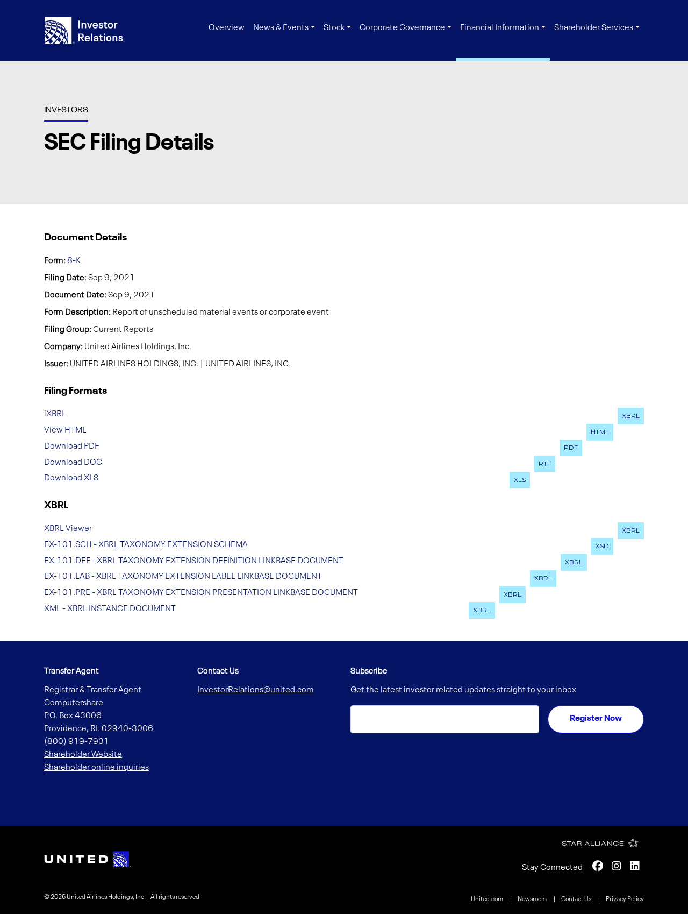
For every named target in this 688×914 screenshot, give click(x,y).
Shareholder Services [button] (593, 28)
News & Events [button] (281, 28)
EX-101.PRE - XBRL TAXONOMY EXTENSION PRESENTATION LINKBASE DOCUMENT (201, 593)
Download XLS (71, 478)
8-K (74, 261)
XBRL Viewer (68, 529)
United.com (487, 899)
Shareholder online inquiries (96, 767)
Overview (227, 28)
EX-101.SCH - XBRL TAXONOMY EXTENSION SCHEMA (146, 544)
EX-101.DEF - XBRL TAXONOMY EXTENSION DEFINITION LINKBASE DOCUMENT (193, 560)
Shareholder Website (83, 754)
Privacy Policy (625, 899)
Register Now (596, 718)
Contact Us (576, 899)
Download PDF (71, 446)
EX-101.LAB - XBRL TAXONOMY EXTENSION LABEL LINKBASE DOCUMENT (183, 576)
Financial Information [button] (499, 28)
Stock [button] (334, 28)
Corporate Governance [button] (402, 28)
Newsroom (533, 899)
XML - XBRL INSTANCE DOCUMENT (110, 608)
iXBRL (55, 414)
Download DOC (73, 462)
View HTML (65, 430)
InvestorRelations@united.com (255, 690)
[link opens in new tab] (87, 859)
